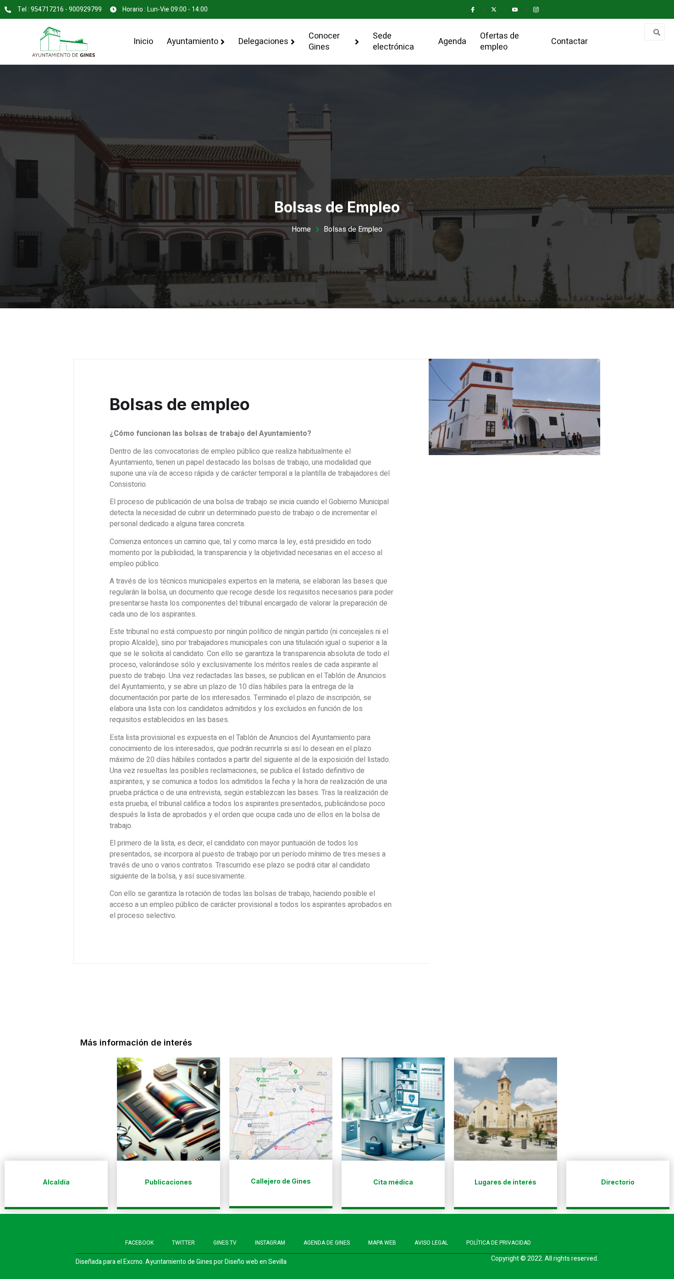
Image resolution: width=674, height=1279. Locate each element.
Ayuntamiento (192, 41)
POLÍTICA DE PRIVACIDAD (498, 1243)
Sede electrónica (393, 41)
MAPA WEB (382, 1243)
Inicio (143, 41)
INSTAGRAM (270, 1243)
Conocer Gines (324, 41)
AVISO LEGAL (431, 1243)
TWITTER (183, 1243)
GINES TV (225, 1243)
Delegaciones (263, 41)
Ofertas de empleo (499, 41)
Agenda (452, 41)
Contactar (569, 41)
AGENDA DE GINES (327, 1243)
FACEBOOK (139, 1243)
